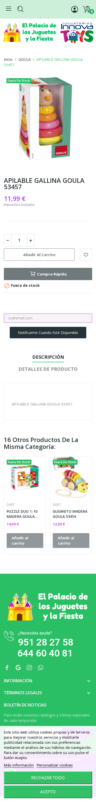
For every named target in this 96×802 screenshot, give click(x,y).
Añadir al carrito (39, 254)
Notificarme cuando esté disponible (48, 332)
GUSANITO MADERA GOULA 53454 (70, 514)
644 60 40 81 (45, 653)
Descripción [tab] (48, 357)
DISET (11, 504)
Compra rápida (52, 274)
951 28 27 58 (45, 642)
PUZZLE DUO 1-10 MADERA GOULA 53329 (22, 514)
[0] (86, 9)
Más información (19, 765)
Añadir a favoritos (86, 254)
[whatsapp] (41, 668)
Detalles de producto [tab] (48, 369)
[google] (18, 668)
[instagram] (29, 668)
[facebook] (7, 668)
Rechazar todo (48, 778)
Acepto (48, 792)
